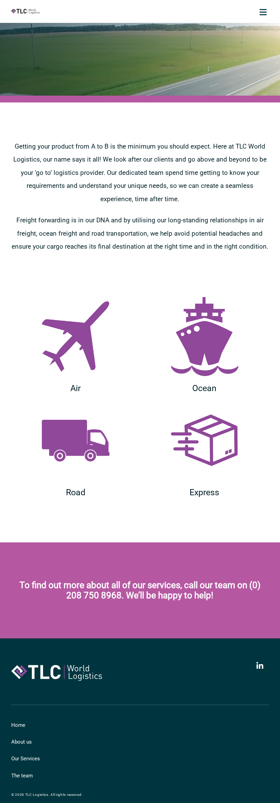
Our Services (25, 759)
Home (18, 725)
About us (21, 742)
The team (22, 776)
